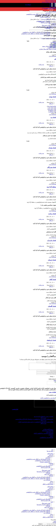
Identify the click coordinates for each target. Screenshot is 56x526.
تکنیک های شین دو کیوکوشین (43, 466)
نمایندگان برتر (47, 480)
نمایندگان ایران (52, 11)
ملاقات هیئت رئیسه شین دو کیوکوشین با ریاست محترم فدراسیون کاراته (35, 422)
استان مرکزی (52, 213)
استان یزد (53, 117)
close (55, 380)
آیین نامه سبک (49, 432)
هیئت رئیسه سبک (46, 25)
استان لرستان (52, 260)
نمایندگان (48, 28)
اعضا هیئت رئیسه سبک (47, 430)
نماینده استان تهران (51, 106)
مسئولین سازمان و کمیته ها (43, 471)
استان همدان (52, 148)
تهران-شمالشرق (52, 110)
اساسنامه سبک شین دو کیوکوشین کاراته (43, 433)
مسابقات (51, 434)
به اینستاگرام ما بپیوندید (50, 0)
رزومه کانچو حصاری (48, 429)
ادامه (54, 22)
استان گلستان (52, 306)
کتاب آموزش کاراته (45, 22)
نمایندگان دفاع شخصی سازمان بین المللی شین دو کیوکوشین (35, 33)
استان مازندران (51, 240)
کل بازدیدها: (50, 443)
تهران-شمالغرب (52, 111)
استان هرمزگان (51, 167)
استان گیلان (52, 279)
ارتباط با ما (53, 42)
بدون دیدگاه (43, 417)
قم (55, 59)
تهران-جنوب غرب (52, 107)
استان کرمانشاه (51, 340)
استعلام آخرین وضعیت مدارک (49, 2)
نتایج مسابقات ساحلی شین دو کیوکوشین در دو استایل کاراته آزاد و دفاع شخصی (34, 419)
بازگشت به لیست (52, 47)
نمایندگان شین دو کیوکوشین (46, 437)
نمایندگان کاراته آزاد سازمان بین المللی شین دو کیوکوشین (36, 32)
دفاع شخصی (15, 409)
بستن (54, 521)
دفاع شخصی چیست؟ (45, 17)
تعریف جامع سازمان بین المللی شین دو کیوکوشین (38, 459)
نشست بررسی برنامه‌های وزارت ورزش (43, 416)
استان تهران (52, 97)
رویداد (51, 436)
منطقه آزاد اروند (51, 187)
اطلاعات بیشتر (52, 392)
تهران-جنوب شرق (51, 109)
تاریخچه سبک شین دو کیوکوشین (42, 460)
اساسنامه (48, 12)
